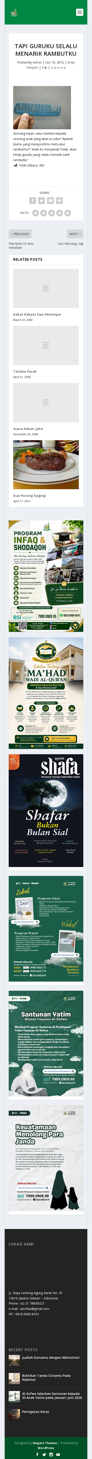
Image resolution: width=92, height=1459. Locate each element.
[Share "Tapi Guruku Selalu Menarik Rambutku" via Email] (50, 200)
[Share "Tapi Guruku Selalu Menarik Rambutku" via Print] (59, 200)
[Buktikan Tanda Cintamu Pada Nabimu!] (14, 1378)
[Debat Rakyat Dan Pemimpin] (46, 288)
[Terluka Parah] (46, 345)
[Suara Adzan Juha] (46, 402)
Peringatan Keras (35, 1412)
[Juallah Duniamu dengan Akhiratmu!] (14, 1360)
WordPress (46, 1448)
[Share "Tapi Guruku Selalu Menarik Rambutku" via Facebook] (32, 200)
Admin (37, 62)
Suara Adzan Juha (28, 429)
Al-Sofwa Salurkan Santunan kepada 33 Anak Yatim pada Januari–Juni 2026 (52, 1395)
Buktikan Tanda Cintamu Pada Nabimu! (46, 1377)
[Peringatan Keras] (14, 1414)
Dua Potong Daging (29, 495)
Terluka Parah (25, 371)
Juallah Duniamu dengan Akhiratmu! (50, 1357)
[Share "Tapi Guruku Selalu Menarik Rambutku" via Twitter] (41, 200)
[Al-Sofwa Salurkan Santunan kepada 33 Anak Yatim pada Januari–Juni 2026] (14, 1396)
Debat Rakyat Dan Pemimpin (37, 314)
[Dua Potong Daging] (46, 464)
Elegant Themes (45, 1443)
